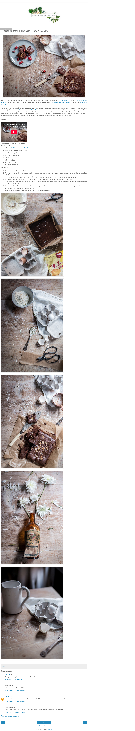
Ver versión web (44, 726)
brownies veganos (58, 102)
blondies (67, 102)
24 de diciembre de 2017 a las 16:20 (15, 690)
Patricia (7, 674)
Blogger (50, 729)
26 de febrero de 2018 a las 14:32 (15, 712)
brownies (64, 100)
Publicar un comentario (10, 716)
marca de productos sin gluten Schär (26, 110)
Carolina (7, 696)
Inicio (44, 722)
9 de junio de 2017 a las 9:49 (13, 679)
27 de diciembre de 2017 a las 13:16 (15, 701)
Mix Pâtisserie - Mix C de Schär (21, 148)
